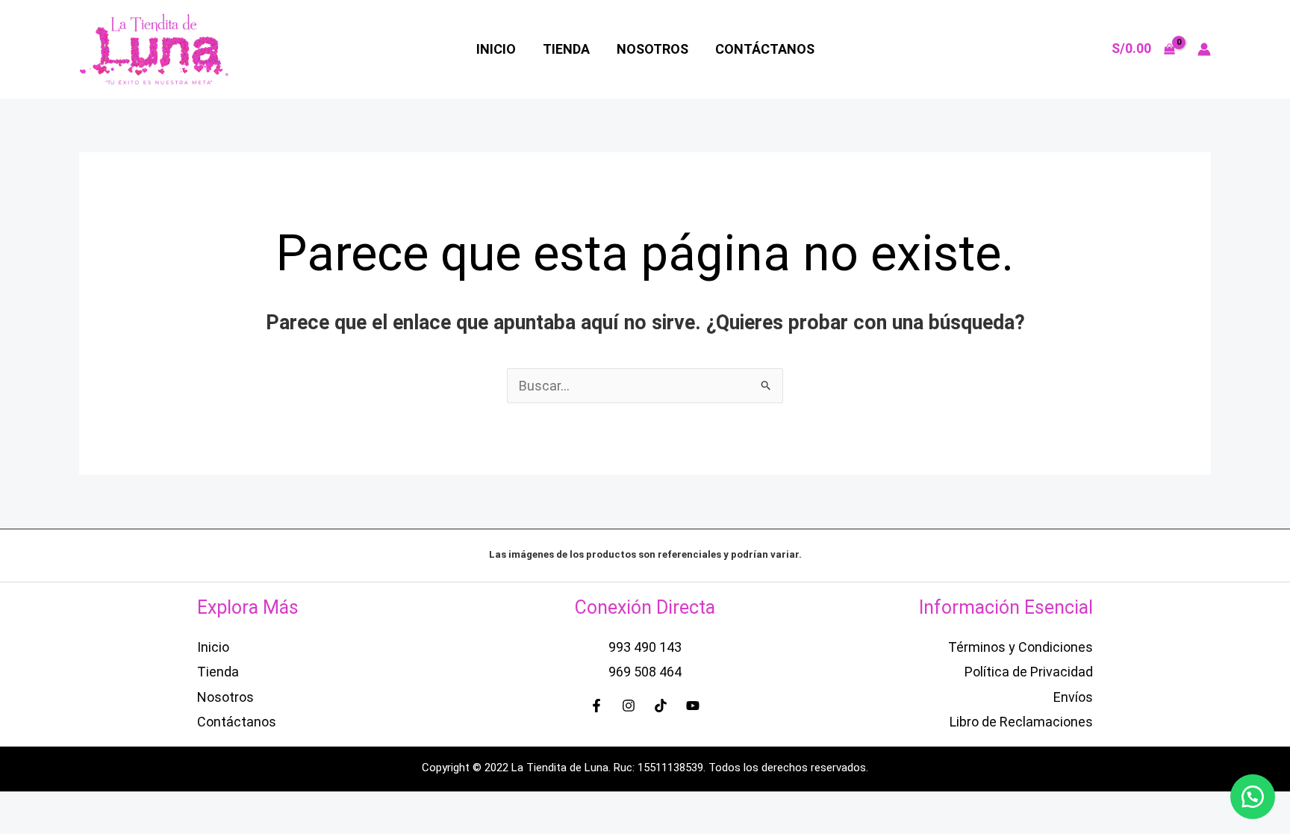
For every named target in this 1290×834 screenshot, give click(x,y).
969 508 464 (645, 671)
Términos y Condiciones (1020, 647)
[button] (1252, 796)
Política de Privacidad (1029, 671)
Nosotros (652, 49)
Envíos (1073, 697)
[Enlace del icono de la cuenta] (1204, 49)
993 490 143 (645, 647)
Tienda (566, 49)
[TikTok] (660, 705)
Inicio (496, 49)
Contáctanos (764, 49)
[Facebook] (596, 705)
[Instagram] (628, 705)
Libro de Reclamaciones (1021, 721)
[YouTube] (692, 705)
